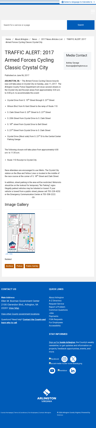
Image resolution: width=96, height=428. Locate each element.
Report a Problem (57, 307)
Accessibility (55, 325)
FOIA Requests (55, 319)
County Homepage (7, 412)
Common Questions (58, 310)
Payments (53, 316)
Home (8, 39)
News (35, 39)
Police (19, 266)
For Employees (56, 322)
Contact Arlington (45, 412)
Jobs (51, 313)
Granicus (60, 415)
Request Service (56, 304)
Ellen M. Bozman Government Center (20, 300)
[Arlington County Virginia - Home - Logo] (20, 10)
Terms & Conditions (20, 412)
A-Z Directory (55, 300)
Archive (9, 266)
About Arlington (21, 39)
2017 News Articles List (52, 39)
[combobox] (78, 2)
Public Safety (32, 266)
